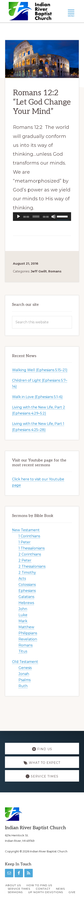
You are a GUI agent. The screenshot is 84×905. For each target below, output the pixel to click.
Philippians (28, 633)
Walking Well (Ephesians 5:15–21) (39, 370)
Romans (54, 271)
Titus (23, 651)
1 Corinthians (29, 536)
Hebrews (26, 603)
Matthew (26, 627)
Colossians (27, 585)
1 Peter (25, 542)
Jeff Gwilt (39, 271)
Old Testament (25, 662)
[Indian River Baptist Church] (31, 12)
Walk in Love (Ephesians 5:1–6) (37, 397)
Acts (22, 578)
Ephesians (27, 591)
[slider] (63, 216)
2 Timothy (27, 572)
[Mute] (53, 216)
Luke (23, 615)
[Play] (18, 216)
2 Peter (25, 560)
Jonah (24, 674)
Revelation (28, 639)
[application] (42, 216)
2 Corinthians (30, 554)
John (23, 609)
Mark (23, 621)
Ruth (23, 686)
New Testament (26, 530)
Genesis (25, 668)
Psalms (25, 680)
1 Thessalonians (32, 548)
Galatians (26, 597)
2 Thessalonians (32, 566)
